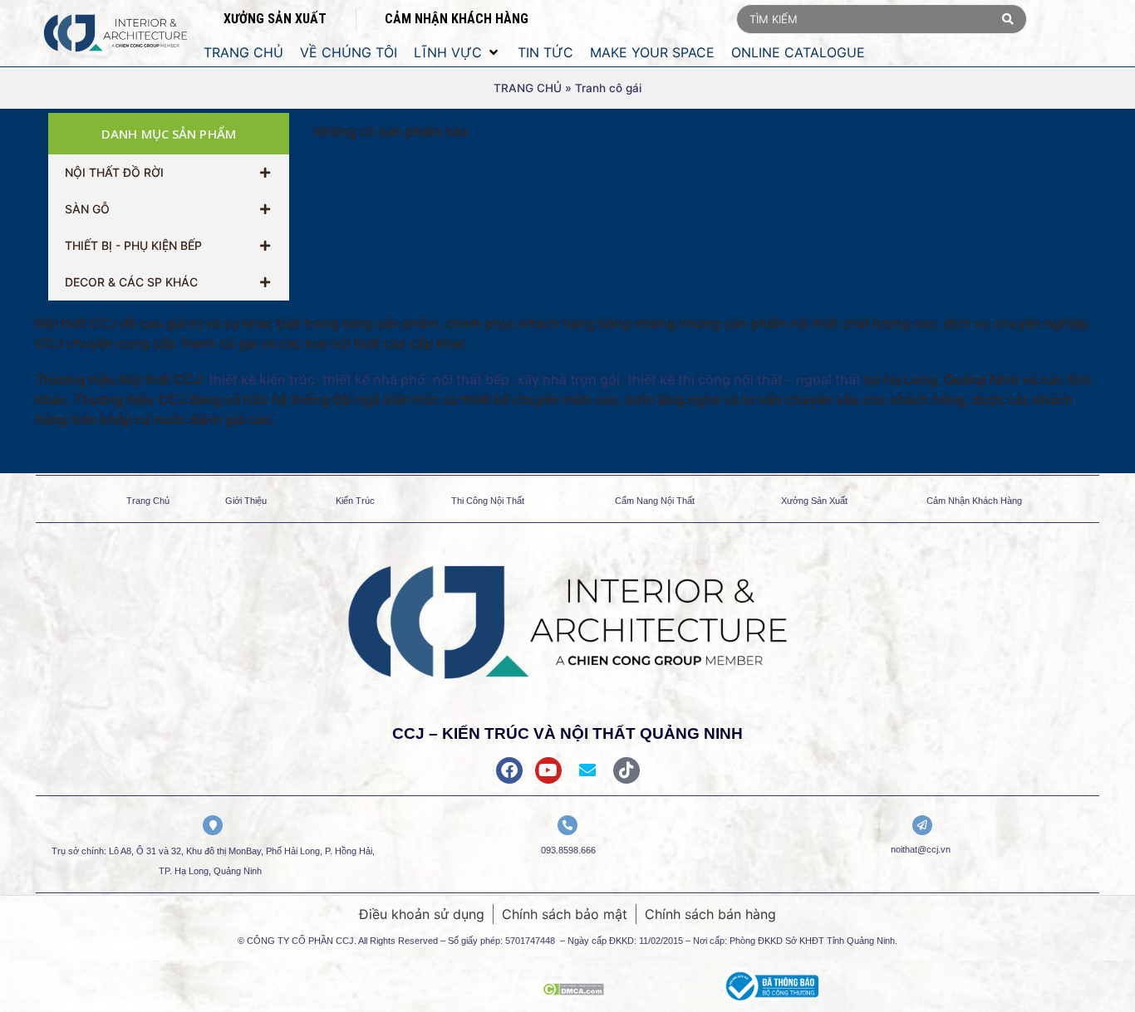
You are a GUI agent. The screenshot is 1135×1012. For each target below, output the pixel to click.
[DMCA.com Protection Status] (573, 990)
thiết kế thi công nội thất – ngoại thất (744, 379)
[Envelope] (587, 770)
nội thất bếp (471, 379)
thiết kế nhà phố (373, 379)
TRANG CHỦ (528, 88)
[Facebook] (509, 770)
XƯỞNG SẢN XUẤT (275, 19)
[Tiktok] (626, 770)
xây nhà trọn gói (568, 379)
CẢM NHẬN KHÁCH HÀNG (456, 19)
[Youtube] (548, 770)
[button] (457, 52)
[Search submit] (1008, 19)
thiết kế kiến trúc (262, 379)
